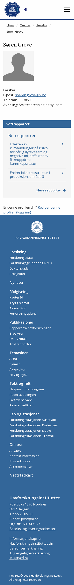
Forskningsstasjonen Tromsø (31, 436)
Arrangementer (21, 466)
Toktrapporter (20, 344)
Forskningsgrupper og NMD (30, 263)
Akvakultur (17, 308)
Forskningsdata (21, 257)
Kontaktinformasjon (24, 456)
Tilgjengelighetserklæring (29, 553)
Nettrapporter (18, 124)
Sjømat (14, 364)
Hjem (10, 25)
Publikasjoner (21, 322)
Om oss (25, 25)
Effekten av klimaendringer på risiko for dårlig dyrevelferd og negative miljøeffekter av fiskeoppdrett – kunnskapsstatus (29, 154)
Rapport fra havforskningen (30, 328)
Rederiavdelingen (22, 395)
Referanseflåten (21, 405)
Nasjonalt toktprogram (26, 389)
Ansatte (41, 25)
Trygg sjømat (19, 303)
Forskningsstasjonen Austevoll (32, 420)
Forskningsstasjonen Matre (30, 430)
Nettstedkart (21, 475)
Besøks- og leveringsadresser (32, 528)
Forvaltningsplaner (23, 313)
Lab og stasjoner (24, 413)
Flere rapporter (48, 190)
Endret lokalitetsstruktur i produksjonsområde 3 (30, 175)
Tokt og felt (20, 383)
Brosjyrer (16, 333)
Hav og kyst (18, 375)
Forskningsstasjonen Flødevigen (33, 425)
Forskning (18, 251)
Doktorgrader (19, 268)
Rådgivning (19, 291)
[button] (67, 9)
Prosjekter (17, 274)
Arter (13, 358)
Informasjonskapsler (25, 538)
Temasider (18, 352)
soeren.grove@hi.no (30, 95)
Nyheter (16, 282)
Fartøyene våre (20, 400)
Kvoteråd (16, 297)
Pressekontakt (20, 461)
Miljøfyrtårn (18, 558)
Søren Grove (15, 31)
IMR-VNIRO (18, 339)
